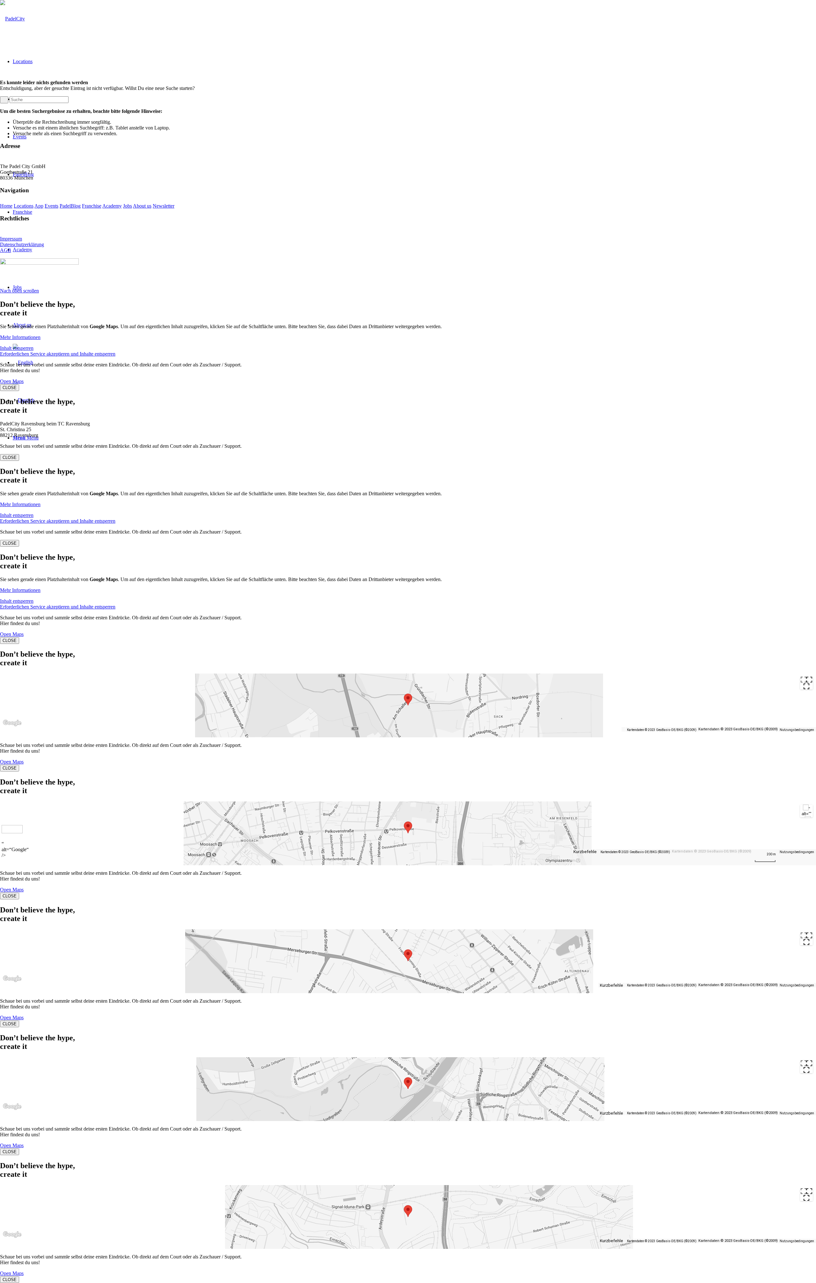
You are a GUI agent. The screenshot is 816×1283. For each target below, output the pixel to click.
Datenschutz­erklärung (22, 244)
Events (51, 206)
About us (142, 206)
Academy (112, 206)
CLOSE (10, 387)
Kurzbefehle (585, 852)
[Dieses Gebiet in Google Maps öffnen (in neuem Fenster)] (12, 728)
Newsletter (163, 206)
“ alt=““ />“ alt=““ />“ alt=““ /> (806, 812)
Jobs (127, 206)
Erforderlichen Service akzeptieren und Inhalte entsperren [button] (57, 354)
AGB (5, 250)
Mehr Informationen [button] (20, 337)
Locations (23, 206)
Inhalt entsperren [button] (16, 348)
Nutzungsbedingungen (797, 730)
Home (6, 206)
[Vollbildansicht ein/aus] (806, 683)
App (38, 206)
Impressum (11, 238)
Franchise (91, 206)
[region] (408, 705)
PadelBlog (70, 206)
